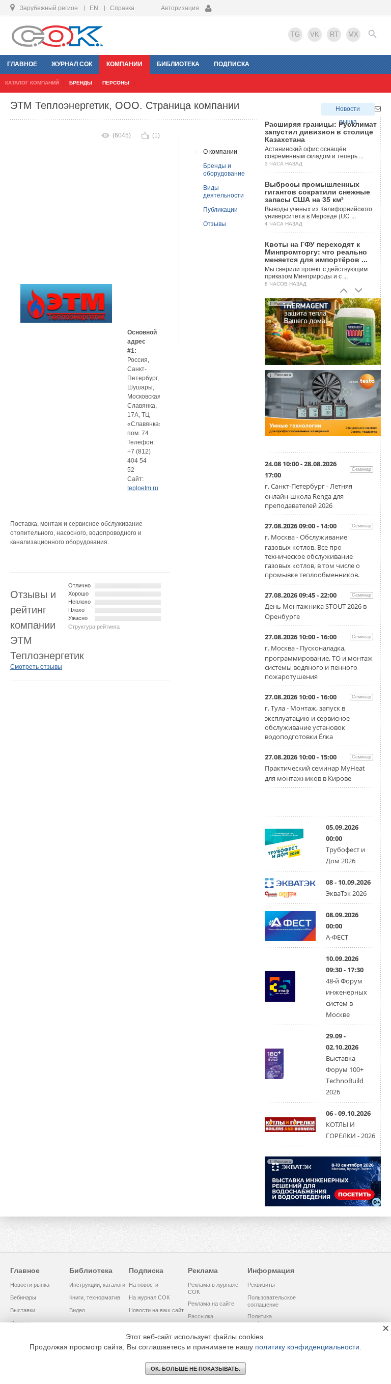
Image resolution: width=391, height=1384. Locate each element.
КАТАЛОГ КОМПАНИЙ (32, 83)
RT (334, 34)
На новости (143, 1285)
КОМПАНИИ (124, 64)
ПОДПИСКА (231, 64)
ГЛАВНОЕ (22, 64)
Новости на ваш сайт (156, 1310)
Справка (122, 8)
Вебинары (23, 1297)
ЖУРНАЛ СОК (71, 64)
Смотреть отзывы (36, 666)
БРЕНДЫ (80, 83)
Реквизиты (261, 1285)
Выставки (22, 1310)
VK (314, 34)
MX (353, 34)
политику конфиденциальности (307, 1347)
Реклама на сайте (211, 1304)
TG (295, 34)
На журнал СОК (149, 1297)
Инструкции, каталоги (97, 1285)
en (94, 8)
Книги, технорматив (94, 1297)
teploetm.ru (142, 488)
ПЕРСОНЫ (115, 83)
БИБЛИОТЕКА (178, 64)
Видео (77, 1310)
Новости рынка (348, 110)
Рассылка (200, 1316)
